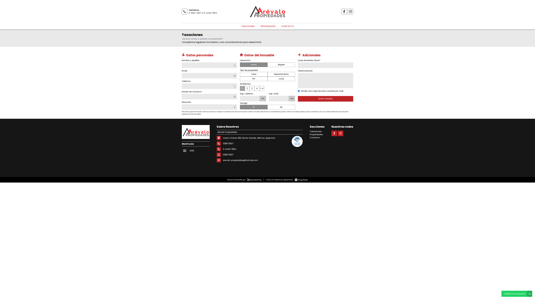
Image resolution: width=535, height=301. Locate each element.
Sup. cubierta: (246, 93)
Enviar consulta (325, 98)
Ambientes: (245, 83)
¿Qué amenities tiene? (309, 60)
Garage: (244, 103)
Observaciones (305, 70)
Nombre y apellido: (191, 60)
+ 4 (261, 88)
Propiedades (268, 26)
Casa (253, 74)
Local (281, 78)
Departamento (281, 74)
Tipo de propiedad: (249, 70)
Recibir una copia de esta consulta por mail (322, 91)
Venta (254, 64)
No (281, 107)
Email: (184, 70)
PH (253, 78)
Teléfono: (186, 81)
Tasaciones (248, 26)
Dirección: (186, 102)
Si (253, 107)
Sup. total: (274, 93)
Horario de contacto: (192, 91)
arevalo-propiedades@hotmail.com (240, 160)
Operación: (245, 60)
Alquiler (281, 64)
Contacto (287, 26)
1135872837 (228, 154)
